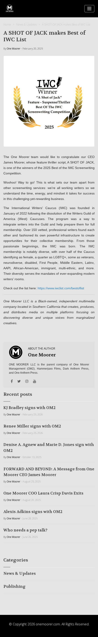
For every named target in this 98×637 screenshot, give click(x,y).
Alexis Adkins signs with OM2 (32, 511)
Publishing (14, 586)
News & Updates (26, 24)
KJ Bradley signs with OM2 (29, 407)
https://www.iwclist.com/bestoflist (61, 288)
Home (7, 24)
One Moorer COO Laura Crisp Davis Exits (43, 493)
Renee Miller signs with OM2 (32, 426)
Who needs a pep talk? (25, 530)
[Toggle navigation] (89, 8)
